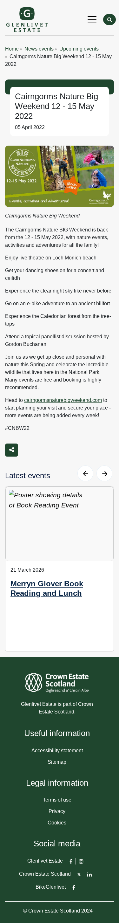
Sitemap (57, 762)
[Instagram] (81, 864)
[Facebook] (71, 864)
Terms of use (57, 799)
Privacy (57, 811)
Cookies (57, 822)
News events (39, 49)
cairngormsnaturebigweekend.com (63, 400)
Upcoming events (79, 49)
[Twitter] (79, 876)
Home (12, 49)
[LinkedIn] (89, 877)
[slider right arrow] (104, 473)
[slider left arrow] (85, 473)
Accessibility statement (57, 750)
